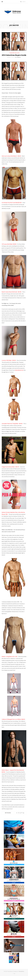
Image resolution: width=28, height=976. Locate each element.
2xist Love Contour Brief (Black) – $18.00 (11, 156)
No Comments (18, 57)
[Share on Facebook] (18, 812)
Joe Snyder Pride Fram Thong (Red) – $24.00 (12, 423)
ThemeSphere (21, 971)
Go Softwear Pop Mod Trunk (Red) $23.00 (11, 202)
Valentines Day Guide (15, 52)
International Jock (19, 370)
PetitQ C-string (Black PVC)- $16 (9, 656)
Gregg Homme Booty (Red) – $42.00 (10, 466)
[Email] (23, 812)
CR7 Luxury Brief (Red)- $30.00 (9, 244)
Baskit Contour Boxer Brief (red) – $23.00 (11, 291)
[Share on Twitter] (20, 812)
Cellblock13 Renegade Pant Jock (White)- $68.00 (13, 719)
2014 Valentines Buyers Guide (14, 55)
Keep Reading (8, 812)
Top (14, 973)
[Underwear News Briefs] (14, 12)
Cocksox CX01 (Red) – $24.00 (9, 360)
